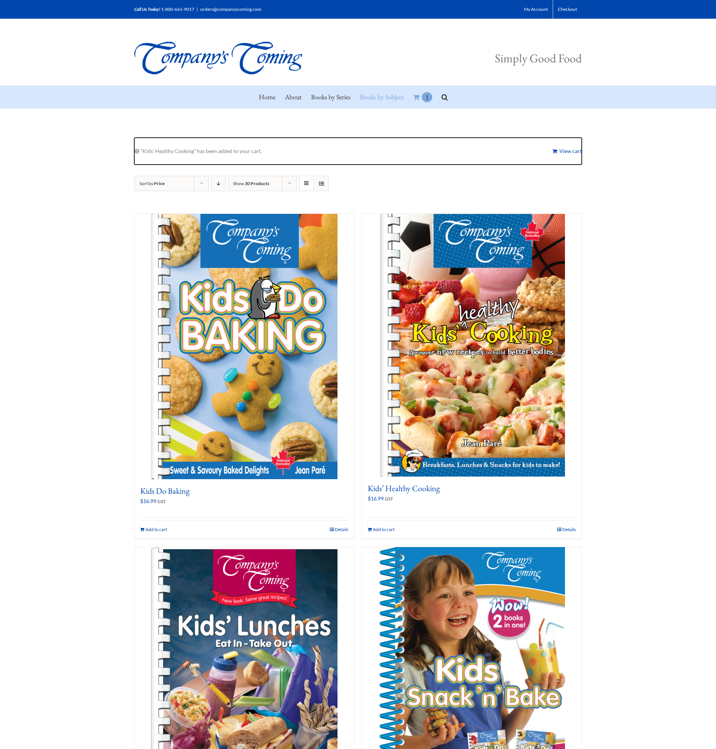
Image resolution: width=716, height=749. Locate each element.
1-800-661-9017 (177, 9)
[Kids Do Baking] (244, 346)
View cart (570, 151)
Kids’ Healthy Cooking (404, 488)
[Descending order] (218, 183)
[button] (445, 97)
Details (341, 529)
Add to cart (156, 529)
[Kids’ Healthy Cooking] (471, 345)
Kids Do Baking (165, 491)
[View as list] (321, 183)
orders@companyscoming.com (230, 9)
